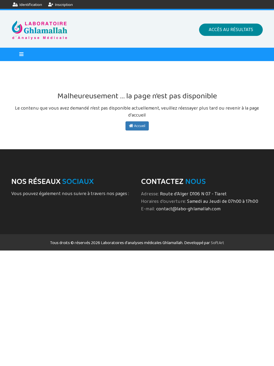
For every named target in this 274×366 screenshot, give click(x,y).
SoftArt (217, 243)
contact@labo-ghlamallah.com (188, 209)
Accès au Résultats (231, 29)
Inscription (63, 5)
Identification (30, 5)
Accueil (139, 126)
